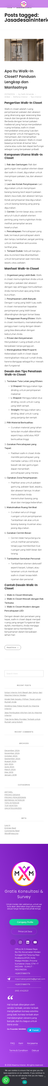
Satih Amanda (27, 94)
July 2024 (8, 764)
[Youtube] (35, 942)
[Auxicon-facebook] (13, 942)
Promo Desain (12, 795)
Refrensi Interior (20, 97)
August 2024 (10, 761)
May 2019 (8, 772)
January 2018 (10, 775)
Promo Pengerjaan (15, 797)
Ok (25, 1082)
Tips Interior (36, 97)
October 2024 (10, 756)
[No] (45, 1076)
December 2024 (12, 750)
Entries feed (10, 828)
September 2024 (12, 759)
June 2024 (9, 767)
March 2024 (10, 769)
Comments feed (11, 831)
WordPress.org (11, 833)
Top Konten (11, 805)
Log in (7, 825)
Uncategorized (13, 808)
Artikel (7, 97)
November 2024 (12, 753)
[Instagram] (20, 942)
